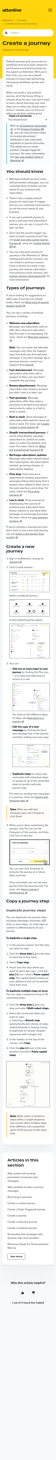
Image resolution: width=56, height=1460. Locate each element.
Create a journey (17, 1215)
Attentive (7, 20)
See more (16, 1256)
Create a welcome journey (22, 1221)
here (28, 364)
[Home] (12, 10)
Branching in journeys (19, 1197)
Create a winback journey (22, 1228)
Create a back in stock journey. (29, 425)
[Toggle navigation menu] (50, 10)
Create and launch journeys (21, 23)
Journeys (22, 20)
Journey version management (26, 276)
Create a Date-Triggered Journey (26, 1209)
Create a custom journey (21, 1203)
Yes (22, 1292)
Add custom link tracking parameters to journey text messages (22, 1177)
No (33, 1292)
